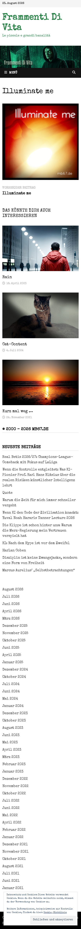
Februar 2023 (14, 764)
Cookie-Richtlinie (55, 912)
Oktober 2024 (14, 677)
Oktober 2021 (14, 859)
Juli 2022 (10, 801)
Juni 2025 (10, 648)
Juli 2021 (10, 873)
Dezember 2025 (15, 626)
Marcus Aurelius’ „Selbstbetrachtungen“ (38, 570)
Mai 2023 (10, 742)
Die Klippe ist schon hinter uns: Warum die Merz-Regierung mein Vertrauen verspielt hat (37, 531)
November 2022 (15, 786)
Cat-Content (14, 344)
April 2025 (11, 655)
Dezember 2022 (15, 779)
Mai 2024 (10, 699)
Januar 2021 (12, 888)
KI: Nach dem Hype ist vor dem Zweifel (36, 543)
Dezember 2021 (15, 844)
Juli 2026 (10, 597)
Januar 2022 (12, 837)
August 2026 (12, 589)
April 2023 (11, 750)
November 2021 (15, 852)
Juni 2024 (11, 691)
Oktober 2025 (14, 640)
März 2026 (10, 619)
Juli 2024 (10, 684)
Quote (7, 493)
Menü (13, 72)
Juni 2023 (10, 735)
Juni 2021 (10, 881)
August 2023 (12, 728)
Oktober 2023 (14, 720)
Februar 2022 (14, 830)
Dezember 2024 (15, 670)
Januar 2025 (12, 662)
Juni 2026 (10, 604)
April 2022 (11, 822)
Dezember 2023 (15, 713)
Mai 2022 (10, 815)
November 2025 (15, 633)
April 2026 (11, 611)
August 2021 (12, 866)
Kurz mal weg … (17, 411)
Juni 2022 (10, 808)
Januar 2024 (13, 706)
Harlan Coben (14, 550)
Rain (7, 277)
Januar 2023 (12, 771)
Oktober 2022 (14, 793)
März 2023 (10, 757)
